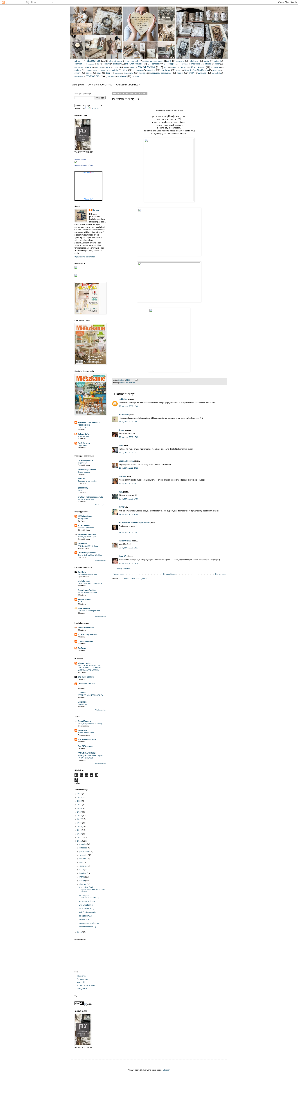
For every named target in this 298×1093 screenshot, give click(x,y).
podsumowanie (91, 70)
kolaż (116, 67)
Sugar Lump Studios (87, 590)
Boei (121, 445)
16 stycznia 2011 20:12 (128, 468)
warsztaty (128, 73)
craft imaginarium (85, 641)
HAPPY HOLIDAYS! (85, 758)
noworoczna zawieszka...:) (90, 923)
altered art (93, 60)
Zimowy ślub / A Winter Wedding (90, 555)
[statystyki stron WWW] (79, 1004)
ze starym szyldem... (87, 901)
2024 (79, 794)
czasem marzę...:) (86, 908)
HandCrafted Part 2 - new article (90, 583)
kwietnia (83, 873)
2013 (79, 834)
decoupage (90, 64)
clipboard (217, 61)
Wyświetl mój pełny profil (84, 257)
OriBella (122, 476)
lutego (82, 881)
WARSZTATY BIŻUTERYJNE (100, 85)
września (83, 855)
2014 (79, 830)
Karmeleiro (124, 415)
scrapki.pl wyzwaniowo (88, 634)
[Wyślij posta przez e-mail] (136, 380)
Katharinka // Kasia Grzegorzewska (134, 523)
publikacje (104, 70)
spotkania (165, 70)
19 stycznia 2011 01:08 (128, 514)
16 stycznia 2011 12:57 (128, 422)
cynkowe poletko (85, 460)
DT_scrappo (169, 64)
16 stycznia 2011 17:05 (128, 437)
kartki (108, 67)
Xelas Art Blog (84, 599)
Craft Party (82, 427)
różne (124, 70)
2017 (79, 819)
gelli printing (78, 67)
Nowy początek (84, 436)
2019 (79, 812)
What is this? (88, 199)
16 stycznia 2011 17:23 (128, 452)
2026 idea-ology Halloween (88, 574)
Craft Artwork (84, 443)
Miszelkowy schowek (87, 470)
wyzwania (93, 76)
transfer (118, 73)
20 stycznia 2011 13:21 (128, 548)
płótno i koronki (197, 67)
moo (165, 67)
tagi (108, 73)
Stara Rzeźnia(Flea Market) (196, 70)
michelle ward (84, 581)
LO (125, 67)
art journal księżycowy (153, 61)
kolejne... (81, 490)
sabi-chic (123, 399)
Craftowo (82, 648)
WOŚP (191, 73)
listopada (83, 848)
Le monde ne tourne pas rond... (89, 611)
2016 (79, 823)
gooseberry (83, 488)
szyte (99, 73)
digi (98, 64)
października (85, 851)
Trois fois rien (84, 608)
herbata (89, 67)
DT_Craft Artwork (133, 63)
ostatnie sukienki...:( (87, 927)
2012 (79, 837)
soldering (150, 70)
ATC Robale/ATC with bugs (88, 546)
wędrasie (143, 73)
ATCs (80, 602)
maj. (121, 492)
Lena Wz (122, 556)
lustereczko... (84, 919)
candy (206, 61)
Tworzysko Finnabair (87, 534)
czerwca (83, 866)
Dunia (121, 430)
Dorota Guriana (80, 159)
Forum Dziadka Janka (86, 985)
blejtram (194, 61)
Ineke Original (125, 541)
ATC (169, 61)
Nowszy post (118, 574)
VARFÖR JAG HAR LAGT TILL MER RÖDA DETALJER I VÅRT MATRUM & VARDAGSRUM (90, 668)
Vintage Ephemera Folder (87, 592)
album (77, 61)
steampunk (216, 70)
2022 (79, 801)
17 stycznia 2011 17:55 (128, 499)
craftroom (78, 64)
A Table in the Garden (86, 733)
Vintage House (84, 663)
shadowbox (138, 70)
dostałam (117, 64)
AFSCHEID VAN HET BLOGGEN (90, 695)
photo (183, 67)
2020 (79, 808)
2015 (79, 826)
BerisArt (81, 479)
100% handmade (85, 516)
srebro (178, 70)
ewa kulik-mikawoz (86, 677)
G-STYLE (82, 693)
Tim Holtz (82, 572)
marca (82, 877)
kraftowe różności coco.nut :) (90, 497)
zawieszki (121, 76)
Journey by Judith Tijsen (87, 537)
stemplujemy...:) (85, 916)
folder (217, 64)
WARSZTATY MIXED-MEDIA (128, 85)
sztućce (89, 73)
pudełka (115, 70)
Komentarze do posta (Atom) (134, 578)
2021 (79, 805)
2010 (79, 932)
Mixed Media (146, 67)
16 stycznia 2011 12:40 (128, 406)
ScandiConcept (84, 721)
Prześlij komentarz (123, 569)
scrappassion (84, 525)
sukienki (77, 73)
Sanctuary (82, 730)
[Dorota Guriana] (75, 163)
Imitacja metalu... (84, 519)
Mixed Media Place (86, 628)
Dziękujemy (82, 446)
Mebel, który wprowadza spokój (90, 723)
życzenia (135, 76)
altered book (115, 61)
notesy (173, 67)
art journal (132, 61)
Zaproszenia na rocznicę (87, 481)
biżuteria (180, 61)
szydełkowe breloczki (86, 528)
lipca (81, 862)
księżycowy (82, 463)
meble (132, 67)
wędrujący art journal (160, 73)
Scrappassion (82, 979)
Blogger (166, 1070)
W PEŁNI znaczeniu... (88, 912)
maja (81, 869)
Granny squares (84, 472)
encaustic (195, 63)
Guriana (95, 210)
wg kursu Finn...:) (86, 905)
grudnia (82, 844)
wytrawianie (78, 76)
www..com (88, 173)
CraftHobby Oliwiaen (87, 553)
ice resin (99, 67)
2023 (79, 797)
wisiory (180, 73)
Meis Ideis (82, 702)
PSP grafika (82, 989)
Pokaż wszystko (100, 505)
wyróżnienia (216, 73)
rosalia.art (82, 544)
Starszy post (220, 574)
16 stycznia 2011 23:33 (128, 483)
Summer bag (82, 704)
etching (208, 64)
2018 (79, 816)
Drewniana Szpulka (86, 684)
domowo (106, 64)
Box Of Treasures (85, 746)
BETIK (122, 507)
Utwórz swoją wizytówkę (83, 165)
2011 (79, 841)
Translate (95, 109)
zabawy (111, 76)
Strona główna (78, 85)
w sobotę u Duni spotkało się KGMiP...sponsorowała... (92, 889)
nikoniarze (81, 976)
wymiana (201, 73)
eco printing (183, 64)
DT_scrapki (153, 63)
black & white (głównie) (86, 499)
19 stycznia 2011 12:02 (128, 532)
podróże (77, 70)
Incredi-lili (81, 982)
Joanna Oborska (126, 461)
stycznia (83, 884)
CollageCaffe (83, 434)
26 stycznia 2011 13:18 (128, 563)
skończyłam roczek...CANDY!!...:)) (89, 896)
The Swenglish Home (87, 739)
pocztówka (215, 67)
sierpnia (83, 859)
